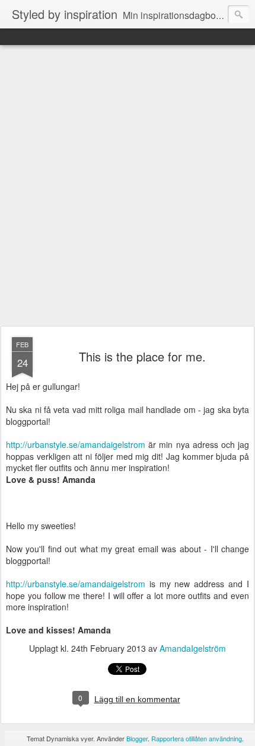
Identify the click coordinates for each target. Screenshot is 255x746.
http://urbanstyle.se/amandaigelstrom (77, 444)
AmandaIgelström (193, 648)
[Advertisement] (127, 186)
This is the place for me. (142, 356)
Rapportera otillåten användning (196, 738)
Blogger (137, 738)
